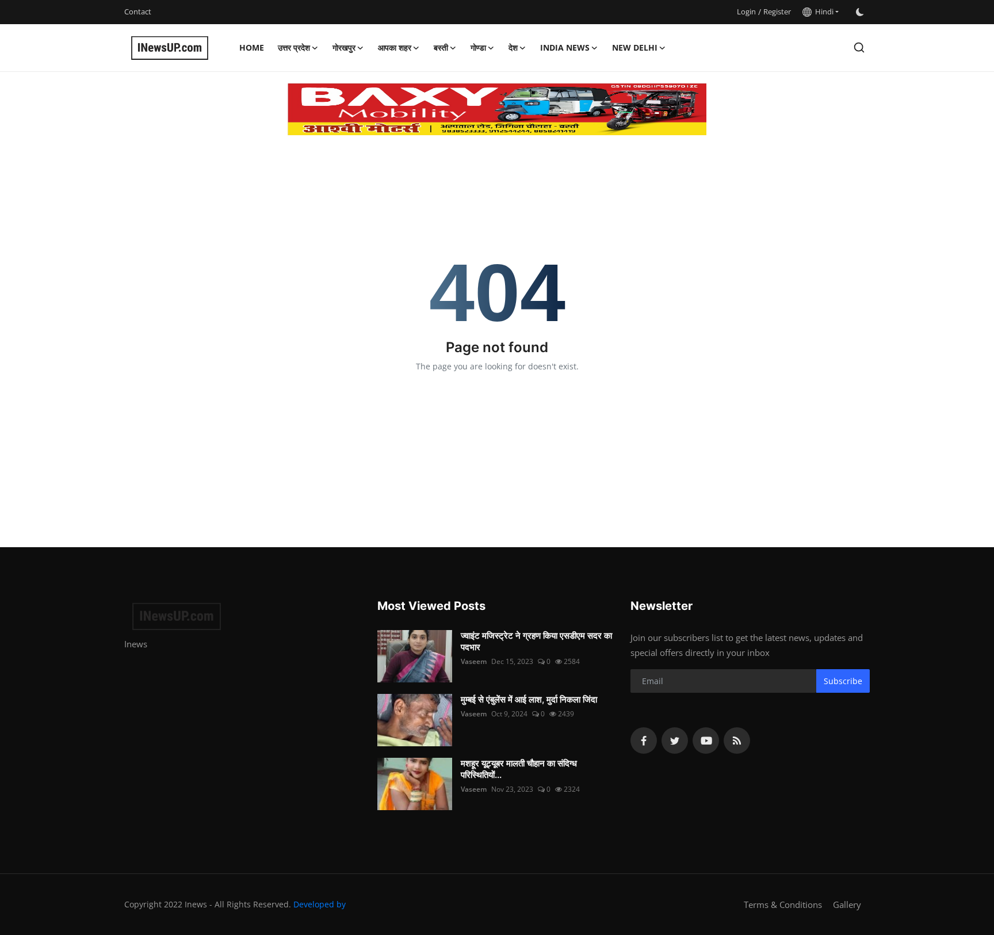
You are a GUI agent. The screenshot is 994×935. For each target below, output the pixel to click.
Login (746, 11)
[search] (859, 47)
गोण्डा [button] (478, 47)
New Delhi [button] (634, 47)
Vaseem (474, 661)
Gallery (847, 904)
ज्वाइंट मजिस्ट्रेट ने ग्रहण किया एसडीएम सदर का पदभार (536, 641)
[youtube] (706, 740)
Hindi (823, 11)
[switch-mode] (860, 12)
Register (777, 11)
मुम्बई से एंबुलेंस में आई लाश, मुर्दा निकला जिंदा (529, 699)
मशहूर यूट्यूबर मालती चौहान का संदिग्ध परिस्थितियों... (519, 769)
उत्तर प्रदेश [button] (294, 47)
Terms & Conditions (783, 904)
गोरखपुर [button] (343, 47)
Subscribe (843, 681)
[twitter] (675, 740)
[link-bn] (497, 109)
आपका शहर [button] (394, 47)
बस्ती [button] (441, 47)
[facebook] (643, 740)
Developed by (319, 904)
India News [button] (565, 47)
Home (251, 47)
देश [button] (513, 47)
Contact (137, 11)
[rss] (737, 740)
